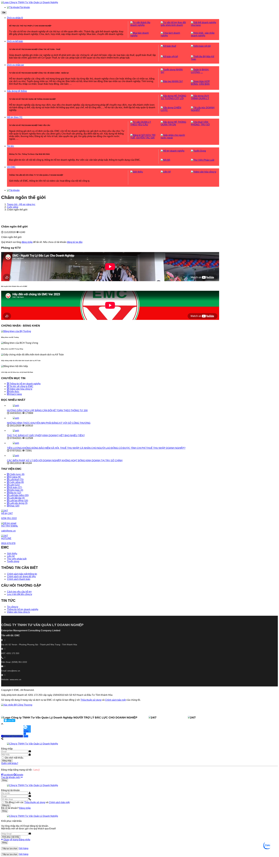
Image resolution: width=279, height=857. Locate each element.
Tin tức (10, 146)
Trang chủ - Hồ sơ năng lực (21, 204)
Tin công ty (12, 607)
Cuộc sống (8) (16, 482)
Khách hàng (15, 394)
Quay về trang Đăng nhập (16, 839)
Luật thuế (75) (16, 479)
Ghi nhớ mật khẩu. (14, 757)
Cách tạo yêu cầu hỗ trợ (19, 591)
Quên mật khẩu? (9, 763)
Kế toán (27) (15, 487)
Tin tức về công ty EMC (21, 386)
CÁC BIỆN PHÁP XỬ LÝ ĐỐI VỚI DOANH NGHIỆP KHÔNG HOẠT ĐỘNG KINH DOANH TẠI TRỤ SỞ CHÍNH (64, 460)
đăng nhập (27, 242)
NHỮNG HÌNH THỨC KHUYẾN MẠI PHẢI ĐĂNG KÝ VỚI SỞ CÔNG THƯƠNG (48, 423)
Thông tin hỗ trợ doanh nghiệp (25, 383)
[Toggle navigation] (4, 12)
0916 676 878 (168, 717)
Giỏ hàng (23, 848)
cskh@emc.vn (207, 717)
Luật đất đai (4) (17, 498)
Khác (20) (14, 506)
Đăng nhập (6, 760)
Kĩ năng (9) (15, 477)
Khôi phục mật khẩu (10, 837)
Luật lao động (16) (18, 500)
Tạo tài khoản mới (10, 777)
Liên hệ (11, 556)
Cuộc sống (12, 207)
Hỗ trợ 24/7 (7, 513)
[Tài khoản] (13, 190)
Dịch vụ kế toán (15, 41)
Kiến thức (14, 391)
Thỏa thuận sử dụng (91, 700)
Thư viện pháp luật (16, 559)
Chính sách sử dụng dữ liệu (21, 576)
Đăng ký (5, 805)
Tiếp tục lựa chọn (9, 848)
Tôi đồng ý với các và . (37, 802)
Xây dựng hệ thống (17, 91)
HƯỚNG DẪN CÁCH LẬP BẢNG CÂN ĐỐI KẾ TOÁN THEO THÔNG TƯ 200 (47, 410)
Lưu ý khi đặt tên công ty (19, 594)
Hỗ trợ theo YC (15, 117)
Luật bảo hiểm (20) (19, 495)
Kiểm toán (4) (16, 490)
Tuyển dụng (13, 561)
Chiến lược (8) (16, 474)
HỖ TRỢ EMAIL (9, 526)
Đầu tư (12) (15, 492)
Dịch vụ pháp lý (15, 17)
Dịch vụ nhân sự (15, 65)
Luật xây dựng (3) (18, 503)
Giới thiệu (12, 553)
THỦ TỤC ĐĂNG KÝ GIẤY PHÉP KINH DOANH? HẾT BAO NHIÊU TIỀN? (46, 435)
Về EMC (11, 167)
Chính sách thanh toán (18, 579)
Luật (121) (14, 485)
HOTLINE (6, 538)
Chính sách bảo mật (115, 700)
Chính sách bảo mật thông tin (22, 574)
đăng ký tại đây (75, 242)
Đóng (4, 780)
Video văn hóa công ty (20, 389)
